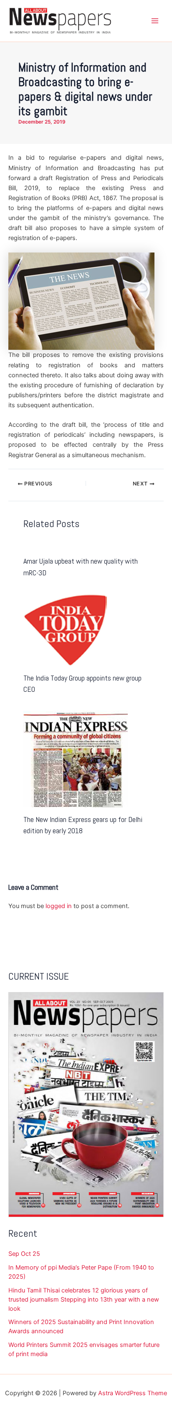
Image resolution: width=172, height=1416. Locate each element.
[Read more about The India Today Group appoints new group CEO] (65, 629)
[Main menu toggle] (155, 21)
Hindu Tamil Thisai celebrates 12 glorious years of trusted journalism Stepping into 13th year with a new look (83, 1299)
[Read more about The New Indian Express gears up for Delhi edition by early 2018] (75, 758)
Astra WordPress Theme (132, 1393)
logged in (59, 906)
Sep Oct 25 (24, 1254)
